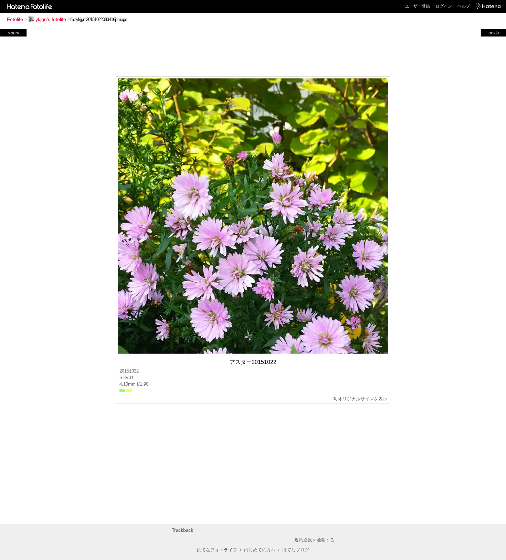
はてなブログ (295, 549)
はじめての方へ (259, 549)
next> (494, 32)
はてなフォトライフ (217, 549)
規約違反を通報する (314, 539)
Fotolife (15, 19)
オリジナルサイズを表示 (362, 398)
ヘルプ (463, 6)
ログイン (443, 6)
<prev (13, 32)
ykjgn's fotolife (50, 19)
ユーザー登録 (417, 6)
